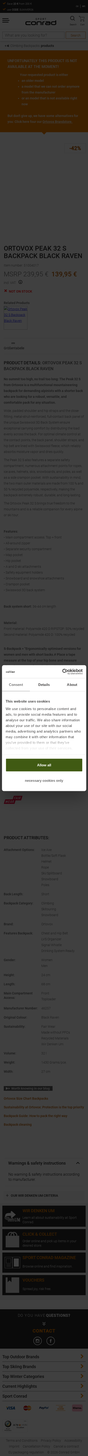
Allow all (44, 765)
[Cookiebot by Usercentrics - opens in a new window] (63, 672)
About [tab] (72, 685)
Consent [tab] (16, 685)
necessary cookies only (44, 780)
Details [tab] (44, 685)
